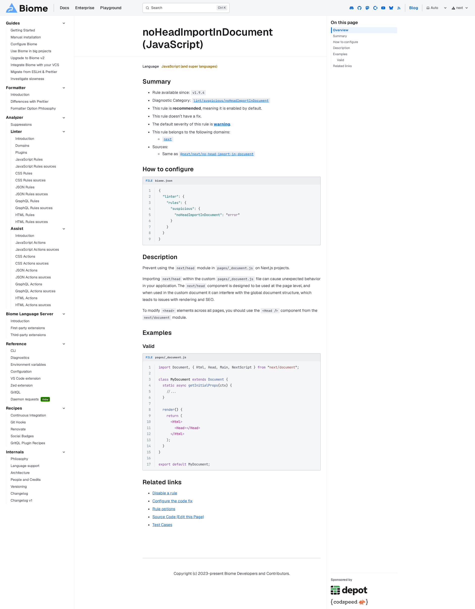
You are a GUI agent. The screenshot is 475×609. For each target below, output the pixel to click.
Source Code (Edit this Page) (178, 516)
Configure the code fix (172, 501)
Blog (413, 7)
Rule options (163, 509)
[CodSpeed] (364, 602)
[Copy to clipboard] (314, 191)
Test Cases (162, 524)
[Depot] (364, 590)
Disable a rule (164, 493)
